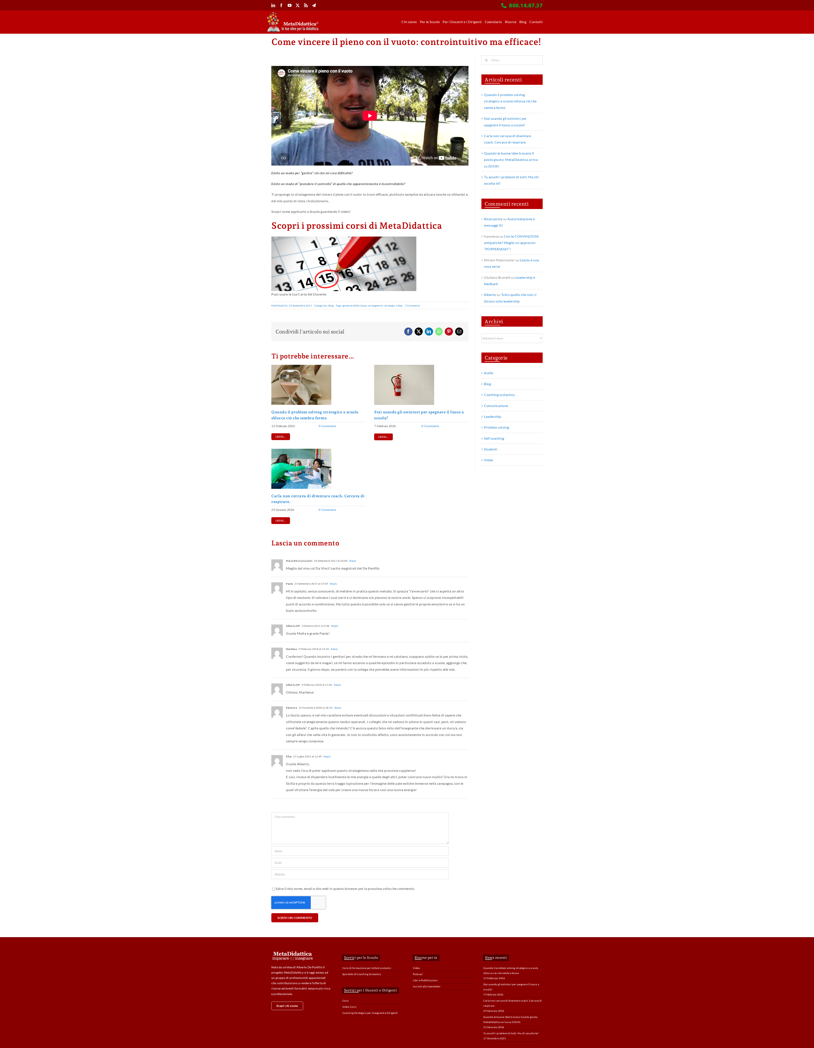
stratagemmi (375, 305)
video (399, 305)
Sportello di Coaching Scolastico (361, 974)
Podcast (418, 974)
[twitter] (298, 5)
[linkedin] (273, 5)
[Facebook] (408, 331)
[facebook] (281, 5)
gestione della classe (355, 305)
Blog (331, 305)
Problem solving (496, 427)
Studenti (490, 449)
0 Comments (327, 426)
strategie (389, 305)
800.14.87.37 (526, 5)
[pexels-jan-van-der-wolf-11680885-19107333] (404, 366)
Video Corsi (349, 1006)
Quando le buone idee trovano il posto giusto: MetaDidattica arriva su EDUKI (511, 159)
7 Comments (412, 305)
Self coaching (494, 438)
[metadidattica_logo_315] (293, 13)
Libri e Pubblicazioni (425, 980)
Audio (488, 373)
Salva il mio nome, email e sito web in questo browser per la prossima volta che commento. (345, 888)
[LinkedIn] (429, 331)
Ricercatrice (493, 219)
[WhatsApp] (439, 331)
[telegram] (314, 5)
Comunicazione (496, 406)
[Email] (459, 331)
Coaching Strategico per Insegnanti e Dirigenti (370, 1013)
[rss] (306, 5)
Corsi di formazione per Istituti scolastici (366, 968)
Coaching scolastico (499, 395)
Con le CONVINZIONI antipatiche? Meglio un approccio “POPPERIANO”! (511, 242)
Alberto (490, 295)
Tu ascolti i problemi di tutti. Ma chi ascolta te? (511, 1033)
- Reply (351, 560)
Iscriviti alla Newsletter (427, 986)
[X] (419, 331)
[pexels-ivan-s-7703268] (301, 366)
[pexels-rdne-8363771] (301, 450)
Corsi (345, 1000)
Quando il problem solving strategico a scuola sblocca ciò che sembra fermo (510, 101)
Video (488, 460)
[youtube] (290, 5)
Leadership (492, 416)
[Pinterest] (449, 331)
